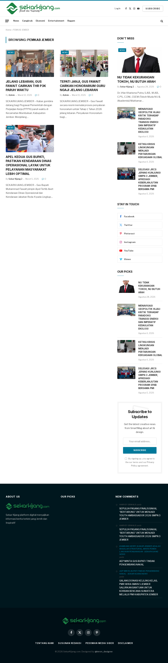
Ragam (71, 21)
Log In (117, 8)
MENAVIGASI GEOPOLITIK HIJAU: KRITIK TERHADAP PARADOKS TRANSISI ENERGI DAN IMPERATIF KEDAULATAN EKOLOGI (149, 120)
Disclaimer (125, 643)
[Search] (161, 21)
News (16, 21)
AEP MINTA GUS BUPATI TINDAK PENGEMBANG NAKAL (137, 563)
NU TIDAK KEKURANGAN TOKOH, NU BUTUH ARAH (136, 79)
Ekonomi (40, 21)
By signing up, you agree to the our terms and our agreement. (140, 462)
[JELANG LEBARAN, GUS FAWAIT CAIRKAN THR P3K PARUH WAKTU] (30, 63)
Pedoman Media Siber (99, 643)
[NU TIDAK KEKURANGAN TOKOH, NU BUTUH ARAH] (139, 60)
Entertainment (56, 21)
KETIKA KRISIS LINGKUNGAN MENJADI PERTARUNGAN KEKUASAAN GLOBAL (150, 151)
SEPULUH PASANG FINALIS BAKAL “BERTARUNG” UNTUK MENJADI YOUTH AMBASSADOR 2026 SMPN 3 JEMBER (139, 513)
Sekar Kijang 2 (15, 179)
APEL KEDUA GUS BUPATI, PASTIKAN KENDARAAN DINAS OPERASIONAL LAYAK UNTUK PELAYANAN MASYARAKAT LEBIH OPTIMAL (28, 165)
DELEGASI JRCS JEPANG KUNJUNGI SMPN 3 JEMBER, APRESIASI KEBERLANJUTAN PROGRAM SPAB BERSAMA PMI (149, 179)
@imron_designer (104, 651)
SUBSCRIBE (153, 8)
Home (8, 30)
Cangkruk (27, 21)
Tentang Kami (44, 643)
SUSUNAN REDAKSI (69, 643)
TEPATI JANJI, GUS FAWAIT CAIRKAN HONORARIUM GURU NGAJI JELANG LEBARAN (82, 86)
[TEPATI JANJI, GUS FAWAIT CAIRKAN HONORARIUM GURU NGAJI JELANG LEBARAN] (84, 63)
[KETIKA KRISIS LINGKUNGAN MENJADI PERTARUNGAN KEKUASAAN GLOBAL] (126, 148)
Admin (12, 95)
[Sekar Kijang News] (33, 8)
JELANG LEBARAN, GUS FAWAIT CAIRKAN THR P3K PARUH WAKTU (26, 86)
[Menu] (7, 21)
